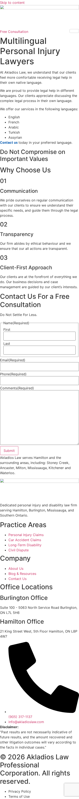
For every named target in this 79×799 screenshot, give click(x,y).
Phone (13, 374)
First (6, 329)
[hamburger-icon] (74, 31)
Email (12, 360)
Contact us (9, 143)
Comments (17, 388)
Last (6, 343)
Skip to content (12, 2)
